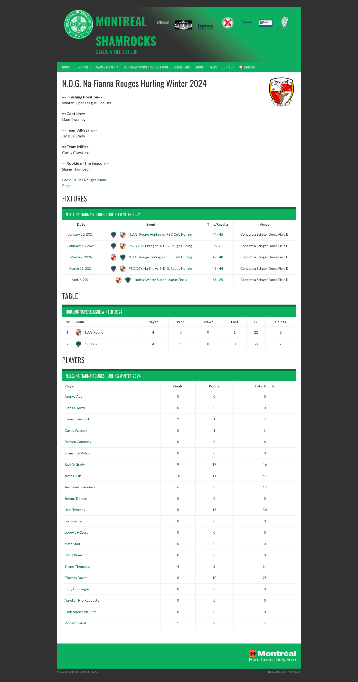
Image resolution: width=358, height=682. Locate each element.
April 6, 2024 (81, 280)
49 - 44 (218, 268)
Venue (265, 224)
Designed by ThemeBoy (284, 671)
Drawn (208, 322)
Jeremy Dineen (76, 498)
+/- (256, 322)
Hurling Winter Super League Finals (160, 280)
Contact (228, 66)
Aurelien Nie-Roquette (82, 600)
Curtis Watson (76, 430)
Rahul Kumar (74, 555)
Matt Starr (72, 544)
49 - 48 (218, 257)
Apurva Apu (74, 396)
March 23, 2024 (81, 268)
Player (70, 386)
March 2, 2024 (81, 257)
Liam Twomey (75, 510)
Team (79, 322)
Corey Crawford (77, 419)
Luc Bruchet (74, 521)
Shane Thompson (78, 566)
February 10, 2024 (81, 246)
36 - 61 (218, 246)
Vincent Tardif (75, 623)
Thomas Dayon (76, 578)
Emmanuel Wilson (78, 453)
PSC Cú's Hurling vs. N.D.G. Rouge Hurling (160, 246)
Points (280, 322)
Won (181, 322)
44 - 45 (218, 234)
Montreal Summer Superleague (146, 66)
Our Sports (83, 66)
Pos (68, 322)
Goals (178, 386)
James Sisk (73, 476)
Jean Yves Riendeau (80, 487)
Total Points (264, 386)
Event (151, 224)
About (200, 66)
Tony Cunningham (78, 589)
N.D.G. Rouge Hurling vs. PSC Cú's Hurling (160, 234)
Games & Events (107, 66)
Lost (234, 322)
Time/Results (218, 224)
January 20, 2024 (81, 234)
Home (66, 66)
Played (153, 322)
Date (81, 224)
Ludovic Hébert (76, 532)
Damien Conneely (78, 442)
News (213, 66)
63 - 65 (218, 280)
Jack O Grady (75, 464)
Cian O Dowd (75, 408)
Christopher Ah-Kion (80, 612)
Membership (181, 66)
